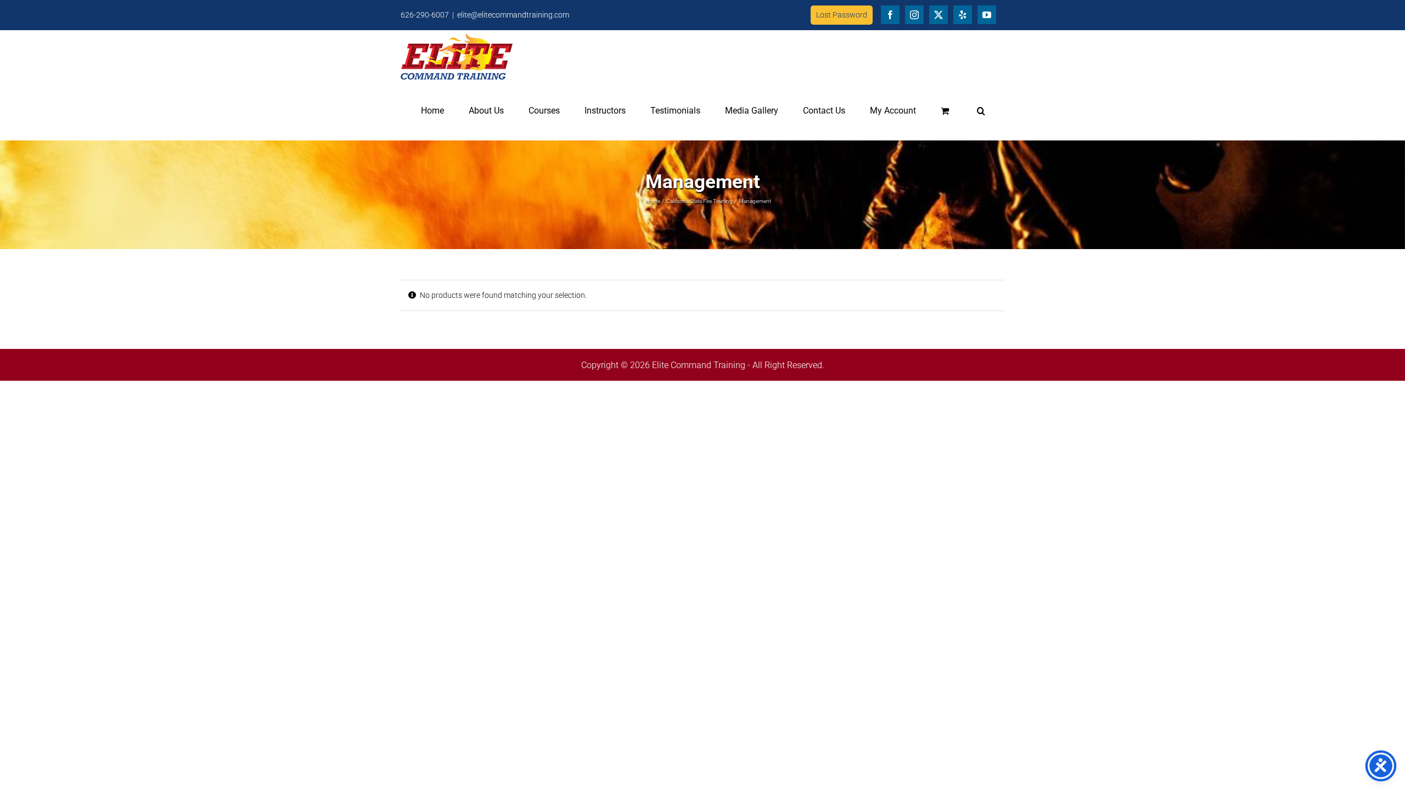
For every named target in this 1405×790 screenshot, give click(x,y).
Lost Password (841, 14)
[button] (981, 110)
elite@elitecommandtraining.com (513, 14)
